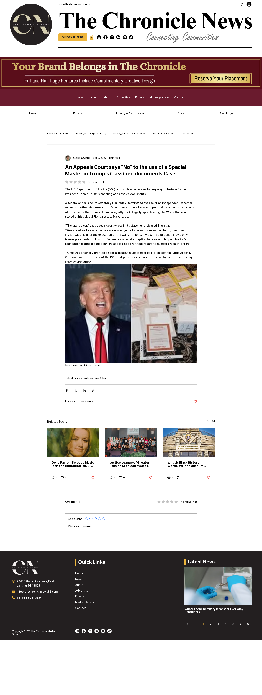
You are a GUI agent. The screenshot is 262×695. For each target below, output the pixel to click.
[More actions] (195, 158)
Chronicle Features (58, 133)
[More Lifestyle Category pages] (143, 114)
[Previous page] (195, 624)
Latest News (73, 378)
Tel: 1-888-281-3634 (29, 597)
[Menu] (248, 4)
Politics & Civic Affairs (95, 378)
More (186, 133)
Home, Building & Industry (91, 133)
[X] (112, 37)
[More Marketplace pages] (168, 97)
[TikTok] (131, 37)
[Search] (242, 5)
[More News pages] (38, 114)
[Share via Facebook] (66, 390)
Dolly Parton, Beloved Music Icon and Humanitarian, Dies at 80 (73, 464)
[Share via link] (93, 390)
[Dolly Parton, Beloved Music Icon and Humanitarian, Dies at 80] (73, 442)
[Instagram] (99, 37)
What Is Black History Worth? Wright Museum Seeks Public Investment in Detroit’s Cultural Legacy (188, 464)
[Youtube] (125, 37)
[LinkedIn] (118, 37)
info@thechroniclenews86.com (37, 591)
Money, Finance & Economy (129, 133)
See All (211, 421)
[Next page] (240, 624)
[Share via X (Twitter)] (75, 390)
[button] (72, 37)
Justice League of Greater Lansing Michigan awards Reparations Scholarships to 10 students (131, 464)
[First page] (188, 624)
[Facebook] (105, 37)
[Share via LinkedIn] (84, 390)
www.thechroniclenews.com (74, 4)
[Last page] (248, 624)
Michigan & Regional (164, 133)
